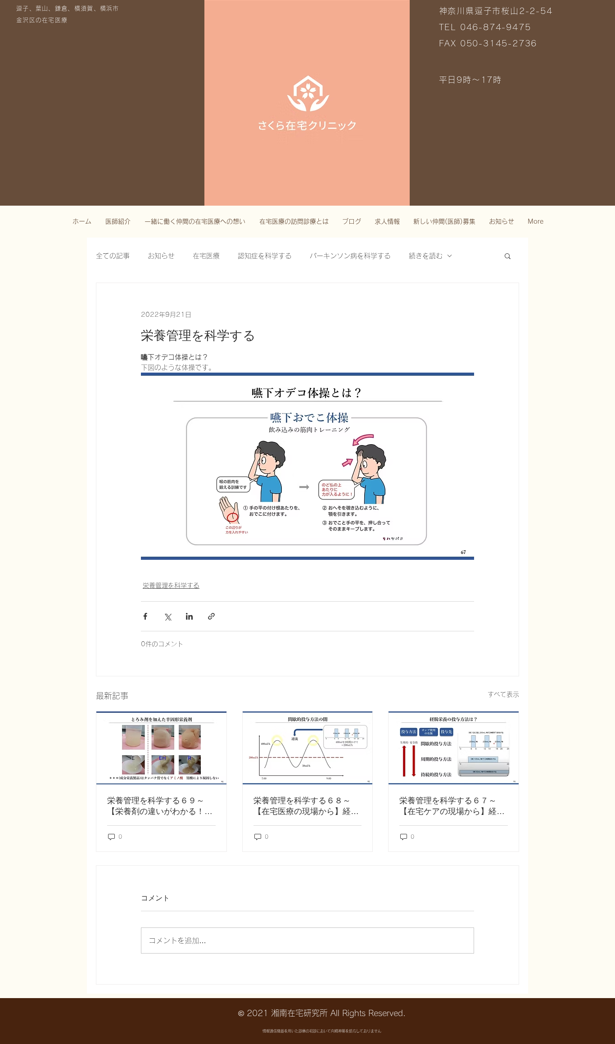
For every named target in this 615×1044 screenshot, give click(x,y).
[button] (507, 255)
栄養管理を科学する (171, 585)
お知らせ (161, 255)
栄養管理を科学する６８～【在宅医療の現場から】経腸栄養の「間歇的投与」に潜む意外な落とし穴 (306, 806)
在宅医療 (206, 255)
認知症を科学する (265, 255)
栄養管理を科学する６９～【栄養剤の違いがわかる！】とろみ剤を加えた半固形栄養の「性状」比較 (160, 806)
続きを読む (426, 255)
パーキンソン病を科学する (350, 255)
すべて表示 (503, 694)
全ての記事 (113, 255)
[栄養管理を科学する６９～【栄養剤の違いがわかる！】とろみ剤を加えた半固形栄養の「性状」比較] (161, 747)
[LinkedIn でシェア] (189, 616)
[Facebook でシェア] (145, 616)
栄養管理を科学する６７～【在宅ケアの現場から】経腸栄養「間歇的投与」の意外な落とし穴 (452, 806)
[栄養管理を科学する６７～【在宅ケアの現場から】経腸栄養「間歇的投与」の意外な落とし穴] (454, 747)
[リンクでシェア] (211, 616)
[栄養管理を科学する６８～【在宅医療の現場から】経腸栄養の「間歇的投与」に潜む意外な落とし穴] (308, 747)
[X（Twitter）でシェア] (167, 616)
